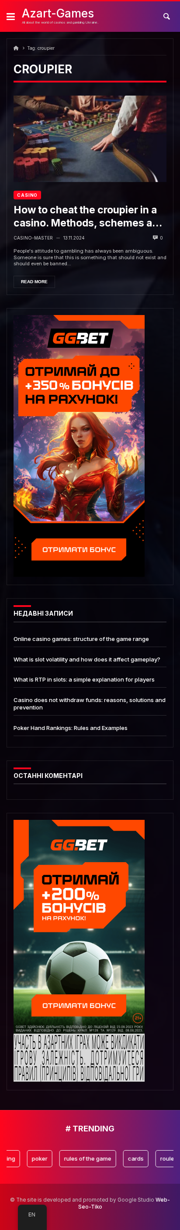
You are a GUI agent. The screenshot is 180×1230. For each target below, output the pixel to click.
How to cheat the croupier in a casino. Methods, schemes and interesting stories (89, 217)
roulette (162, 1158)
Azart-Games (58, 13)
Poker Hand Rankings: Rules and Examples (71, 727)
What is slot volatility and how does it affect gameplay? (87, 659)
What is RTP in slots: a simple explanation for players (84, 679)
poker (31, 1158)
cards (127, 1158)
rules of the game (79, 1158)
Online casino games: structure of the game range (81, 638)
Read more (34, 281)
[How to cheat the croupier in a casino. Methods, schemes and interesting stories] (90, 139)
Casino (27, 195)
